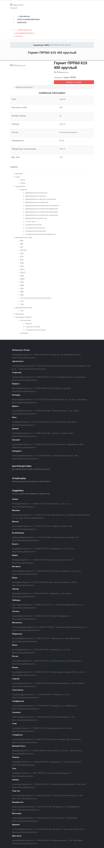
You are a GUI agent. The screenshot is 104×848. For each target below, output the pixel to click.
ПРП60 (73, 77)
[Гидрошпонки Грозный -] (17, 6)
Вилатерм (18, 174)
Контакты (21, 22)
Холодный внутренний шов (35, 228)
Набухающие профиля (23, 317)
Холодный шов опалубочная (35, 231)
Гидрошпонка (20, 186)
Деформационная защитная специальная (40, 199)
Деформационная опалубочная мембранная (41, 209)
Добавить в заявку (73, 82)
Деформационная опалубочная (36, 202)
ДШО (22, 292)
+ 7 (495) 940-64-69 (23, 16)
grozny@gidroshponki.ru (28, 19)
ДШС (22, 295)
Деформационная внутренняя (36, 193)
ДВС (21, 244)
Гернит (66, 77)
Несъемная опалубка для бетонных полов (35, 298)
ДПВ (21, 253)
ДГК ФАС (23, 250)
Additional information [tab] (24, 87)
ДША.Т (22, 269)
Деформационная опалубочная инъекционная (42, 205)
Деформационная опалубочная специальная (41, 215)
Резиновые (24, 333)
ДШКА (22, 279)
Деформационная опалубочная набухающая (41, 212)
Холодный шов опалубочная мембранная (40, 234)
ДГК (21, 247)
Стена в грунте (30, 221)
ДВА (21, 241)
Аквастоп (23, 190)
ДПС (22, 260)
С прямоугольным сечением (35, 330)
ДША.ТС (23, 272)
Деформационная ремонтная (36, 218)
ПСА (22, 301)
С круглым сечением (32, 327)
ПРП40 (22, 180)
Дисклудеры (19, 314)
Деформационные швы (23, 237)
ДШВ (22, 276)
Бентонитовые (25, 320)
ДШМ (22, 285)
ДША (22, 266)
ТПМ (22, 304)
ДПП (22, 256)
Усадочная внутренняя (33, 225)
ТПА (21, 311)
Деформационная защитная (35, 196)
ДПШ (22, 263)
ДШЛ (22, 282)
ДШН (22, 288)
